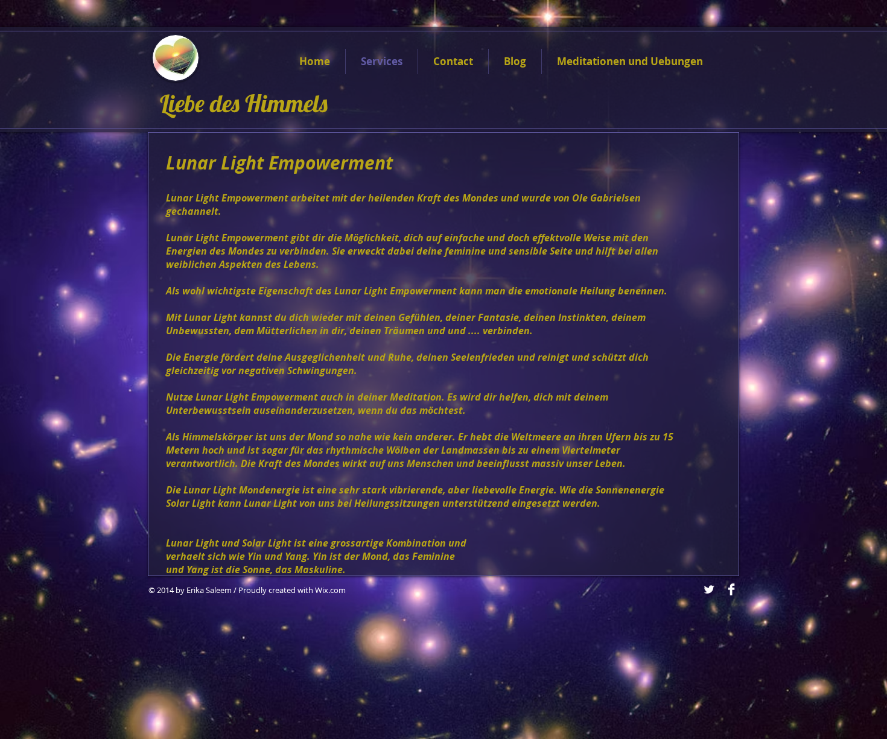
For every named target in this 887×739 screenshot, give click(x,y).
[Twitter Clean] (709, 589)
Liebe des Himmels (246, 103)
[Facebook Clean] (731, 589)
